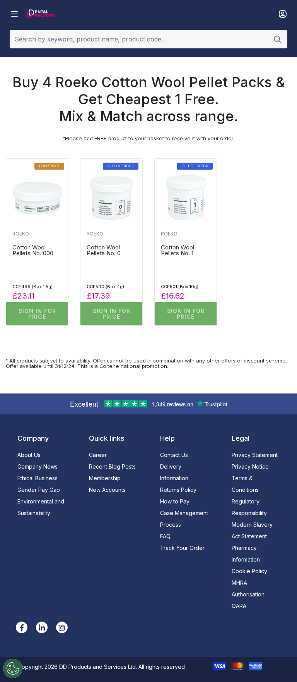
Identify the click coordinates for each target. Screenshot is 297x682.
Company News (37, 466)
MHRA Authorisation (248, 588)
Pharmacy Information (246, 554)
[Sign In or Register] (282, 14)
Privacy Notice (250, 466)
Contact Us (174, 455)
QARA (239, 606)
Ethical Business (37, 478)
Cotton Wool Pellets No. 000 (32, 250)
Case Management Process (184, 519)
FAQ (165, 536)
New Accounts (107, 489)
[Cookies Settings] (12, 668)
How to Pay (174, 501)
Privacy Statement (255, 455)
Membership (105, 478)
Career (98, 455)
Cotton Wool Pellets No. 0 (104, 250)
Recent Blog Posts (112, 466)
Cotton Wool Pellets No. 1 (177, 250)
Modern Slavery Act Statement (252, 530)
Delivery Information (174, 472)
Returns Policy (178, 489)
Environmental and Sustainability (40, 507)
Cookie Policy (249, 571)
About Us (29, 455)
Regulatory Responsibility (249, 507)
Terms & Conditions (245, 484)
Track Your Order (182, 548)
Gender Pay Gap (38, 489)
